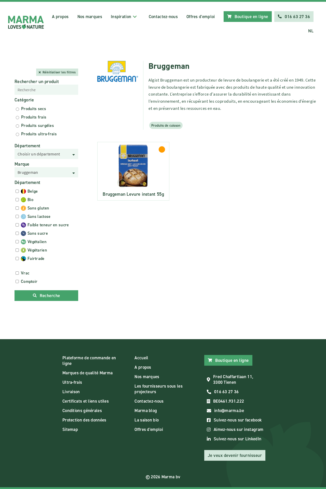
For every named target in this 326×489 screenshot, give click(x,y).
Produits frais (33, 117)
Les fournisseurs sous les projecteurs (158, 388)
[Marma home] (26, 22)
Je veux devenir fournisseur (235, 455)
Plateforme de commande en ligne (89, 360)
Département (27, 146)
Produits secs (33, 108)
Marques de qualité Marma (87, 373)
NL (311, 31)
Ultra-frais (72, 382)
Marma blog (145, 410)
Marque (22, 164)
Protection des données (84, 420)
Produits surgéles (37, 125)
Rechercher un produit (37, 81)
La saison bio (146, 420)
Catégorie (24, 100)
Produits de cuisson (166, 125)
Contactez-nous (163, 16)
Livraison (71, 391)
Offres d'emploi (200, 16)
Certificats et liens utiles (85, 401)
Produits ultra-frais (39, 134)
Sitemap (70, 429)
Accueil (141, 358)
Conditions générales (82, 410)
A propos (60, 16)
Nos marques (89, 16)
